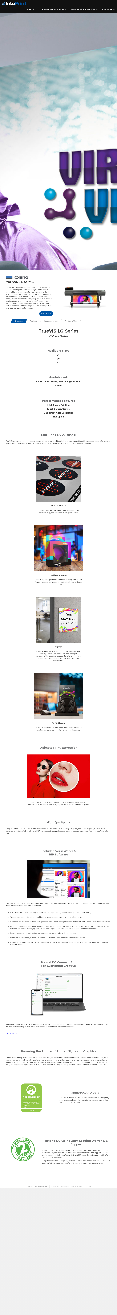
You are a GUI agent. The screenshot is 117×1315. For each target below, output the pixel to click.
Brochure (46, 314)
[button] (32, 9)
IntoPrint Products (54, 10)
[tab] (19, 321)
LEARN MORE (11, 1034)
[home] (14, 3)
